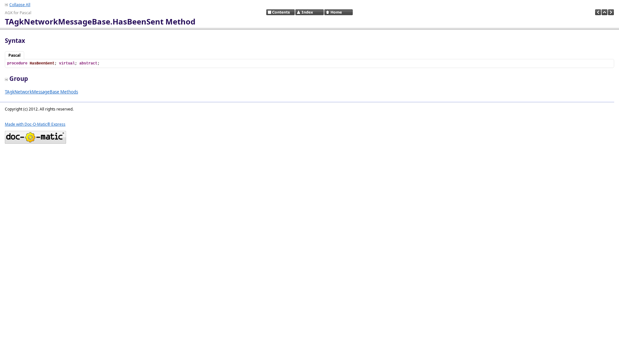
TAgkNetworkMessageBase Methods (41, 92)
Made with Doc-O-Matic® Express (35, 124)
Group (18, 78)
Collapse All (19, 4)
